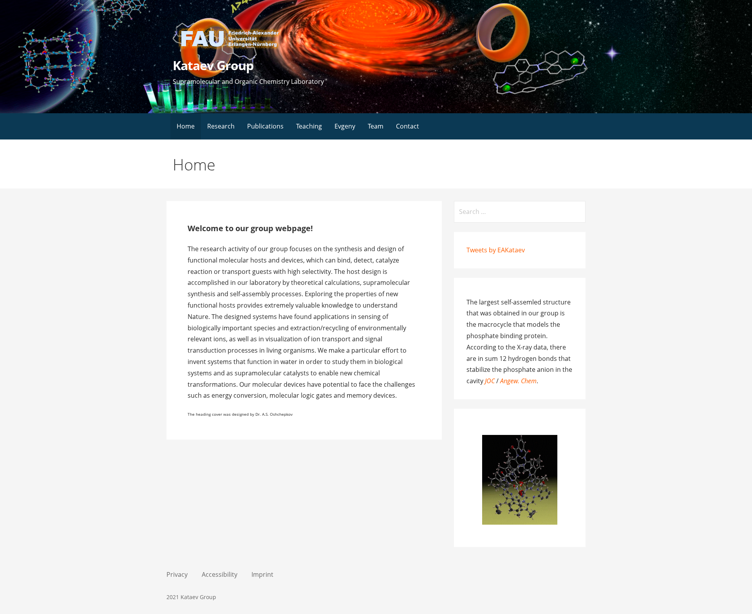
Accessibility (219, 574)
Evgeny (344, 126)
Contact (407, 126)
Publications (265, 126)
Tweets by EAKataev (495, 250)
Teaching (309, 126)
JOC (490, 381)
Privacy (177, 574)
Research (221, 126)
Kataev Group (213, 65)
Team (375, 126)
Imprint (262, 574)
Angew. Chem (518, 381)
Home (186, 126)
